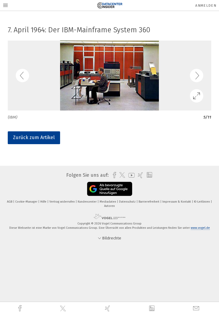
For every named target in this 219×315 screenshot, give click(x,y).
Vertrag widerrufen (62, 201)
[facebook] (20, 308)
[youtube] (130, 175)
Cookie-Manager (26, 201)
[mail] (197, 308)
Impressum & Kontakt (177, 201)
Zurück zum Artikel (34, 137)
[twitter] (63, 308)
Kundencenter (87, 201)
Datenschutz (127, 201)
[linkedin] (152, 308)
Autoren (109, 206)
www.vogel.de (200, 228)
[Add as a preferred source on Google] (109, 189)
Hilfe (43, 201)
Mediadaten (108, 201)
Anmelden (205, 5)
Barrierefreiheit (149, 201)
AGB (10, 201)
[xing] (108, 308)
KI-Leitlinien (202, 201)
